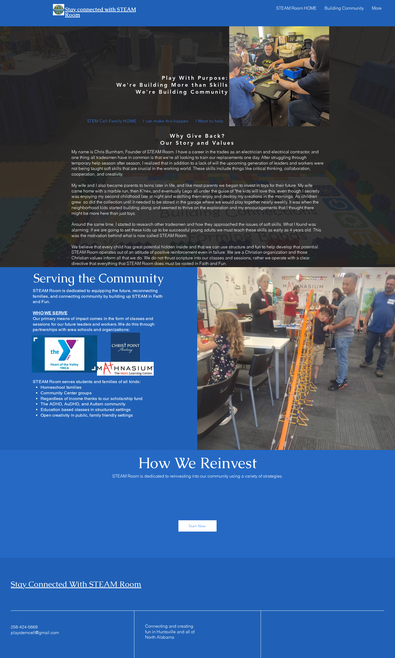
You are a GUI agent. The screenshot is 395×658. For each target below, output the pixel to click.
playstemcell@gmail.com (35, 632)
